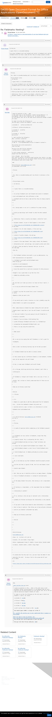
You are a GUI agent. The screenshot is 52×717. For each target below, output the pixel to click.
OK (49, 715)
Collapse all (36, 26)
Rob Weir (7, 112)
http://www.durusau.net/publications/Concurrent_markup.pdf (28, 618)
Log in (48, 2)
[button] (26, 2)
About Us (4, 709)
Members (32, 18)
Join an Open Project (6, 695)
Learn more (46, 713)
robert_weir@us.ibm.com (19, 585)
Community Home (5, 18)
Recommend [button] (47, 40)
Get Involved (4, 693)
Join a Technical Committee (8, 697)
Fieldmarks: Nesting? (39, 636)
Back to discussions (6, 23)
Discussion (14, 18)
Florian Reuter (4, 48)
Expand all (29, 26)
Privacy (3, 710)
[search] (32, 2)
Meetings (24, 18)
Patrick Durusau (38, 638)
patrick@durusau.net (26, 164)
